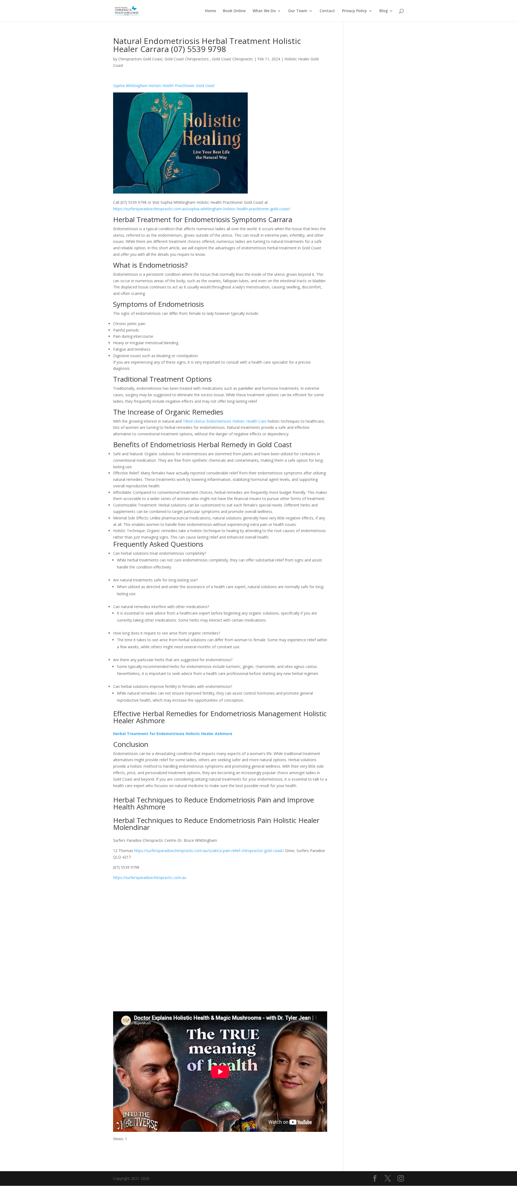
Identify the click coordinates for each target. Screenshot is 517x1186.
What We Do (264, 11)
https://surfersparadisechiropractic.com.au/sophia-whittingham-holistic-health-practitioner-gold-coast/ (201, 208)
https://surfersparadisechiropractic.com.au (149, 877)
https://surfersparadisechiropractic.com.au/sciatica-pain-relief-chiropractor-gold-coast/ (209, 850)
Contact (327, 11)
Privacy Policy (354, 11)
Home (210, 11)
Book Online (234, 11)
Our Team (297, 11)
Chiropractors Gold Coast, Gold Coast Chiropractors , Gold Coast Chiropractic (185, 58)
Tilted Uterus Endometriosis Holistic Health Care (225, 421)
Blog (383, 11)
